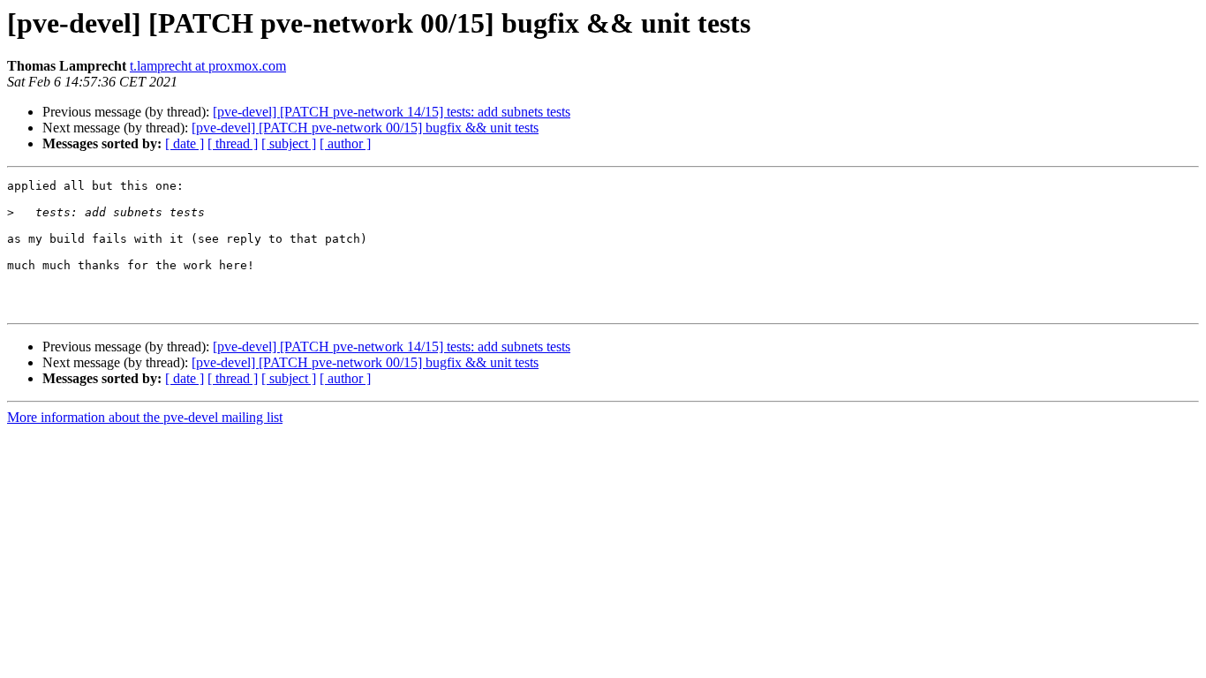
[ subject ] (288, 143)
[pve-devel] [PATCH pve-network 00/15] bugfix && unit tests (365, 127)
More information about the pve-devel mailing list (145, 417)
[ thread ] (232, 143)
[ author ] (345, 143)
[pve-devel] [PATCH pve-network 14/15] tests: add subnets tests (391, 111)
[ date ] (184, 143)
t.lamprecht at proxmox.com (208, 65)
